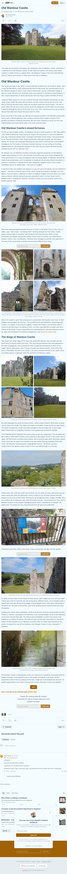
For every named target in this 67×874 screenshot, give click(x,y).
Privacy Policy (46, 841)
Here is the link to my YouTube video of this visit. (19, 692)
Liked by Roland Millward (11, 757)
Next (60, 727)
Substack (24, 870)
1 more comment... (5, 784)
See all (5, 831)
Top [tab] (3, 793)
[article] (33, 801)
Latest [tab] (8, 793)
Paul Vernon (7, 756)
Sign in (62, 3)
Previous (8, 727)
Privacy (33, 861)
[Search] (64, 793)
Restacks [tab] (12, 739)
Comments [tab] (5, 739)
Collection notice (46, 861)
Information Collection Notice (33, 841)
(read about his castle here (46, 332)
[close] (50, 812)
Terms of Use (42, 839)
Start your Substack (29, 866)
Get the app (42, 866)
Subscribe (55, 3)
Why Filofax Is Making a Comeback (14, 798)
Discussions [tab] (15, 793)
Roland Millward (10, 15)
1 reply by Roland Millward (13, 776)
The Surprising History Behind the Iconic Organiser (16, 800)
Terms (38, 861)
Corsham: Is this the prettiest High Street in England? (21, 809)
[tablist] (8, 739)
